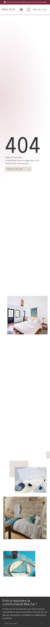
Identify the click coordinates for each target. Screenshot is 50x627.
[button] (21, 9)
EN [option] (39, 10)
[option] (39, 10)
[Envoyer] (41, 623)
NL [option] (45, 10)
